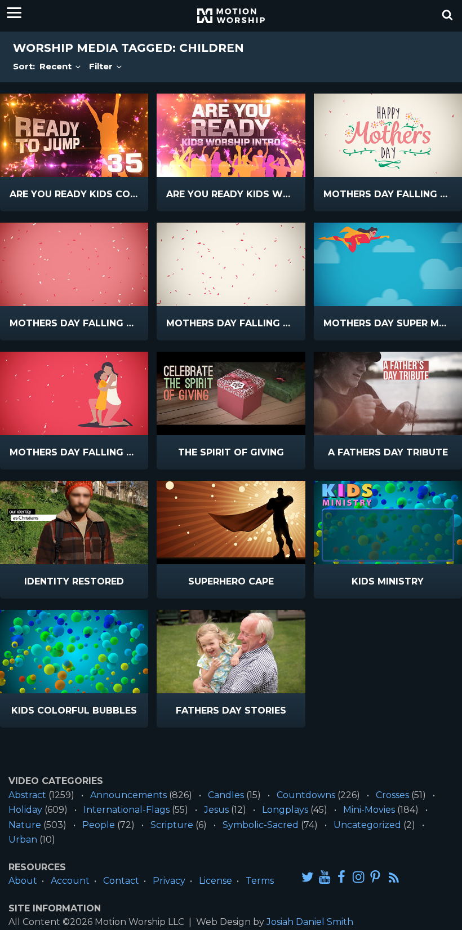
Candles (226, 795)
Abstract (27, 795)
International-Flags (126, 809)
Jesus (216, 809)
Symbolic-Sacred (261, 825)
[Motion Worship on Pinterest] (375, 877)
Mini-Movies (369, 809)
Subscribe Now (103, 194)
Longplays (285, 809)
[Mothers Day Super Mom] (388, 264)
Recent (56, 66)
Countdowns (306, 795)
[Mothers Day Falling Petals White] (231, 264)
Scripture (171, 825)
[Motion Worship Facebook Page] (341, 877)
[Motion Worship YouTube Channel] (324, 877)
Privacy (169, 880)
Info (26, 194)
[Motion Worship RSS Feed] (394, 877)
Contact (121, 880)
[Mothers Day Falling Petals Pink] (74, 264)
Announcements (128, 795)
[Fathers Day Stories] (231, 651)
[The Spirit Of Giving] (231, 393)
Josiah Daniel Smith (309, 921)
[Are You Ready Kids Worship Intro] (231, 135)
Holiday (25, 809)
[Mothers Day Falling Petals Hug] (74, 393)
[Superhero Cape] (231, 522)
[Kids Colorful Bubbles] (74, 651)
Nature (24, 825)
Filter (102, 66)
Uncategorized (367, 825)
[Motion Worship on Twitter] (307, 877)
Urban (22, 839)
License (215, 880)
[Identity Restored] (74, 522)
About (22, 880)
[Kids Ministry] (388, 522)
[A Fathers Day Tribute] (388, 393)
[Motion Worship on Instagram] (358, 877)
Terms (260, 880)
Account (70, 880)
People (98, 825)
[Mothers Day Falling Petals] (388, 135)
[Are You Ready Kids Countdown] (74, 135)
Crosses (392, 795)
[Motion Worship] (231, 15)
